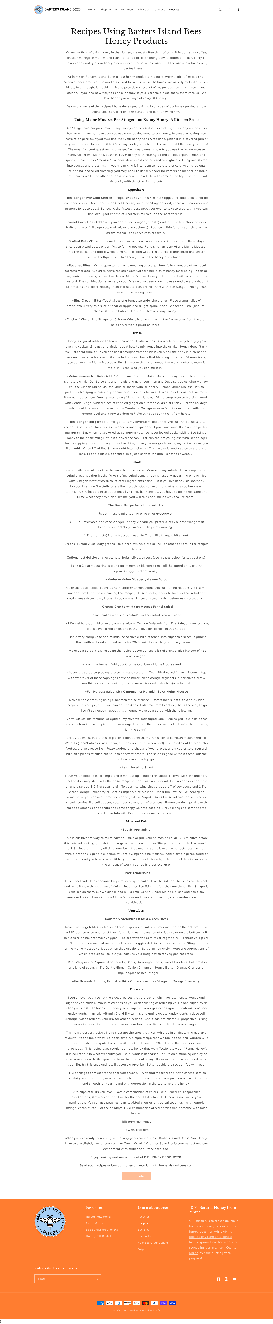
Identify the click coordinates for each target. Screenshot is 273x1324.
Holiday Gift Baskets (99, 1236)
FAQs (141, 1249)
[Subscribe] (97, 1278)
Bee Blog (144, 1229)
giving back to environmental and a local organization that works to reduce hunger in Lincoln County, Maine (213, 1242)
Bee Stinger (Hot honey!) (102, 1229)
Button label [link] (137, 1176)
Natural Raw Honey (98, 1216)
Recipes (143, 1223)
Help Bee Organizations (153, 1242)
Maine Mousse (95, 1223)
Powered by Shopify (150, 1310)
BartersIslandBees (131, 1310)
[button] (108, 9)
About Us (144, 1216)
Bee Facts (144, 1236)
